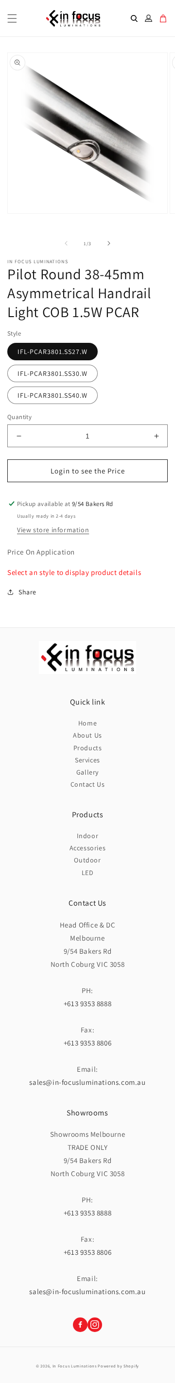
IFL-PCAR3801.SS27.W (53, 351)
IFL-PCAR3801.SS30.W (53, 373)
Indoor (88, 835)
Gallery (87, 772)
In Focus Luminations (74, 1365)
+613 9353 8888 (87, 1003)
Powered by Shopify (118, 1365)
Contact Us (87, 784)
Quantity (19, 417)
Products (87, 747)
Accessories (88, 847)
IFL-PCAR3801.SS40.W (53, 395)
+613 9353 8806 (87, 1042)
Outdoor (87, 860)
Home (87, 723)
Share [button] (27, 592)
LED (88, 872)
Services (87, 760)
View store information (53, 529)
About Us (87, 735)
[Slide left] (66, 243)
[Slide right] (109, 243)
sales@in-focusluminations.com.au (87, 1082)
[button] (12, 18)
